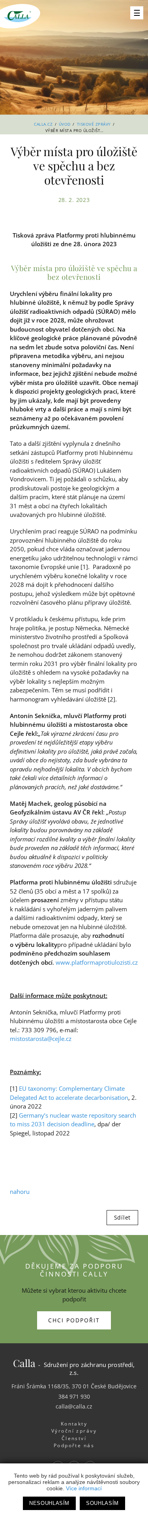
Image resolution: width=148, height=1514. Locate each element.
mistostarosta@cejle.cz (40, 1039)
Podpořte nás (74, 1445)
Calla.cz (43, 124)
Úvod (65, 124)
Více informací (84, 1488)
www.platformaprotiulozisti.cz (97, 962)
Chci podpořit (74, 1320)
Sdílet (122, 1217)
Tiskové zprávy (94, 124)
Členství (74, 1438)
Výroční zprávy (74, 1430)
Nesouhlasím (49, 1503)
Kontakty (74, 1423)
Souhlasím (102, 1503)
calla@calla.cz (74, 1406)
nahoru (20, 1191)
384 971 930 (74, 1396)
